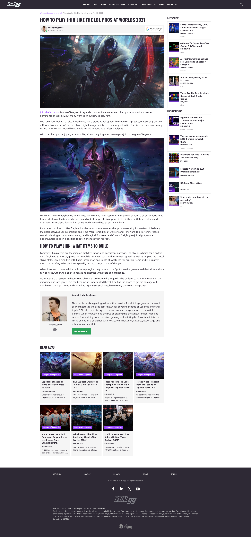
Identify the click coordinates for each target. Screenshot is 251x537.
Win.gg (43, 13)
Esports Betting (166, 4)
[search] (241, 4)
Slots (103, 4)
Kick (95, 4)
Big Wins (86, 4)
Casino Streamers (117, 4)
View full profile (80, 331)
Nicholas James (55, 28)
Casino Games (146, 4)
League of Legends (54, 13)
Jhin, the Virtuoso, (50, 112)
